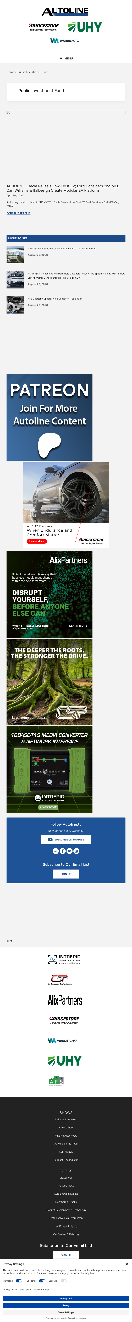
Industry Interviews (66, 1119)
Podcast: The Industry (66, 1159)
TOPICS (66, 1171)
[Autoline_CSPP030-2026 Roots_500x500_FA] (49, 724)
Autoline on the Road (66, 1143)
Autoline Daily (66, 1127)
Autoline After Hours (66, 1135)
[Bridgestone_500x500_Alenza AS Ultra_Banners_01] (66, 547)
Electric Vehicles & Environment (66, 1217)
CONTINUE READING (18, 213)
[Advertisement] (66, 343)
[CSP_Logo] (65, 980)
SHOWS (66, 1113)
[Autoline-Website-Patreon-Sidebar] (49, 459)
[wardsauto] (64, 41)
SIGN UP (66, 874)
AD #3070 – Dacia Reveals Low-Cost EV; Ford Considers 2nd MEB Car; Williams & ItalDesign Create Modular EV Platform (63, 188)
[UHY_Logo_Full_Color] (85, 28)
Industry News (66, 1185)
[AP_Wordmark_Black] (65, 1000)
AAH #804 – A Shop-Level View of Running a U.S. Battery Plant (62, 248)
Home (10, 72)
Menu (68, 58)
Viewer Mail (66, 1177)
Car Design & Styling (66, 1226)
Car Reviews (66, 1151)
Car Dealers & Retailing (66, 1234)
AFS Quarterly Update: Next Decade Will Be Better (55, 298)
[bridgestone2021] (43, 28)
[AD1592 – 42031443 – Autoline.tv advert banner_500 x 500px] (49, 636)
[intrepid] (65, 960)
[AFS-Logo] (65, 1081)
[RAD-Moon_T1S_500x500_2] (49, 812)
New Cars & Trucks (66, 1201)
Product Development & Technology (66, 1209)
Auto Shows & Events (66, 1193)
